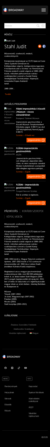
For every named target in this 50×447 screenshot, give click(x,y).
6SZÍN (18, 155)
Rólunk (7, 411)
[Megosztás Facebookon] (44, 46)
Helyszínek (9, 392)
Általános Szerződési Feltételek (23, 325)
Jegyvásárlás (34, 140)
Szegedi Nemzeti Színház (26, 191)
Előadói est (29, 135)
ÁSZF (31, 407)
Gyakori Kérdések (36, 392)
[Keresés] (38, 25)
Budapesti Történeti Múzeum (27, 118)
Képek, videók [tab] (14, 216)
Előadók (8, 404)
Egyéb (27, 172)
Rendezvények (10, 386)
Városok (7, 399)
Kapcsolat (33, 386)
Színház (19, 135)
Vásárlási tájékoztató (17, 333)
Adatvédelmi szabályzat (34, 400)
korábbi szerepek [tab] (32, 211)
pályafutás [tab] (11, 211)
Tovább (8, 94)
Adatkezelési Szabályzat (24, 329)
